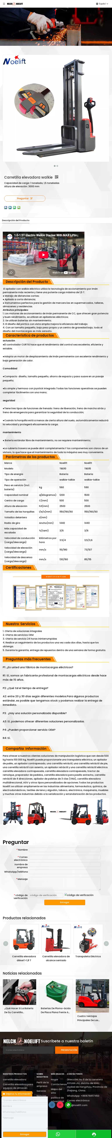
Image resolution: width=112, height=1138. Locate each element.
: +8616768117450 (89, 1096)
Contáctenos (59, 1084)
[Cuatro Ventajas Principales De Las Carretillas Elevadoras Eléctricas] (92, 996)
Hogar (54, 1079)
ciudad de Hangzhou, (80, 1087)
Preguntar (23, 198)
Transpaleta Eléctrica (67, 956)
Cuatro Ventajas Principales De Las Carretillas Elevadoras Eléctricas (90, 1018)
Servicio (41, 1091)
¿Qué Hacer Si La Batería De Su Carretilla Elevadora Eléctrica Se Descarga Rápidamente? (19, 1010)
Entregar (64, 902)
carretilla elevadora (14, 1079)
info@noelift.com (77, 1105)
